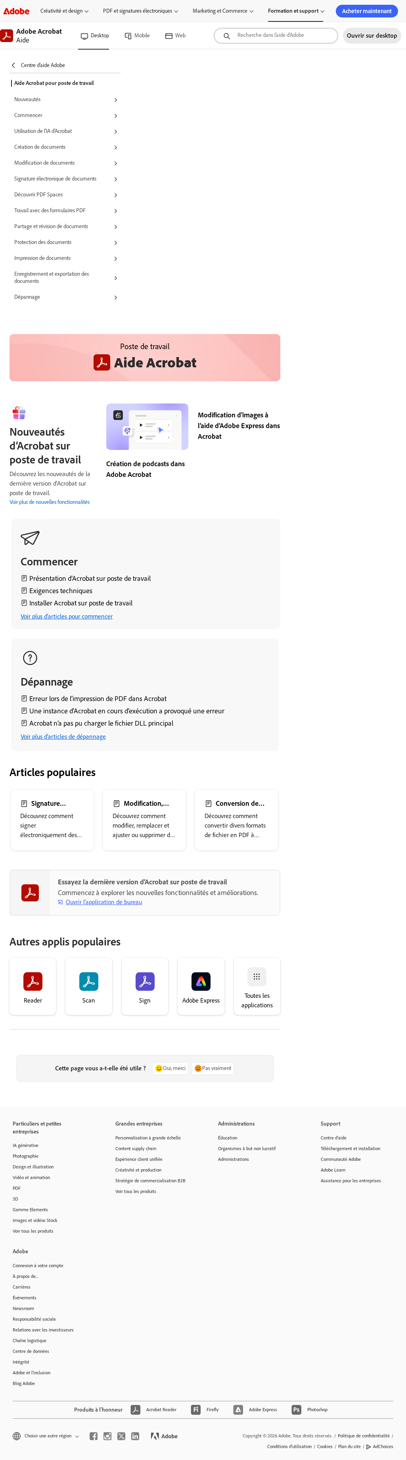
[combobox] (276, 36)
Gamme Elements (30, 1209)
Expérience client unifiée (139, 1159)
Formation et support (293, 11)
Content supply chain (135, 1148)
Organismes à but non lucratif (247, 1148)
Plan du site (349, 1446)
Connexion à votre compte (38, 1265)
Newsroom (23, 1308)
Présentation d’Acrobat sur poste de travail (90, 578)
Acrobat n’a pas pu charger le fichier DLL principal (101, 723)
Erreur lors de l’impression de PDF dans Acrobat (98, 698)
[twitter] (121, 1436)
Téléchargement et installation (350, 1148)
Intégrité (21, 1362)
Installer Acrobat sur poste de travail (80, 603)
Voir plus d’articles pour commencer (67, 616)
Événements (24, 1298)
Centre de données (31, 1351)
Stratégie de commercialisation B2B (150, 1180)
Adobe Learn (333, 1170)
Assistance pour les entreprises (351, 1180)
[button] (67, 100)
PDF (17, 1188)
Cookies (325, 1446)
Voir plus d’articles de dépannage (63, 736)
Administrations (233, 1159)
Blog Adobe (24, 1383)
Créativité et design (61, 11)
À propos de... (25, 1276)
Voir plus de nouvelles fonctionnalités (50, 502)
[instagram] (107, 1436)
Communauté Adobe (341, 1159)
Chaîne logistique (29, 1340)
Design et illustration (33, 1167)
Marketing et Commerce (220, 11)
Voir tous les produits (33, 1231)
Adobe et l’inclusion (31, 1372)
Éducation (227, 1138)
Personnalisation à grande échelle (148, 1138)
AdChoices (383, 1446)
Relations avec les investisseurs (43, 1330)
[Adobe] (16, 11)
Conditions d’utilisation (289, 1446)
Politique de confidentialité (364, 1436)
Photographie (25, 1156)
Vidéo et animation (31, 1177)
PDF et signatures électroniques (137, 11)
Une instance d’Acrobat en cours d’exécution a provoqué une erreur (126, 711)
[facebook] (94, 1436)
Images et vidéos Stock (35, 1220)
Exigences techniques (60, 590)
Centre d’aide (334, 1138)
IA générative (25, 1145)
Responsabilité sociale (34, 1319)
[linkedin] (135, 1436)
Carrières (22, 1287)
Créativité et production (138, 1170)
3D (15, 1199)
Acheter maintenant (367, 11)
